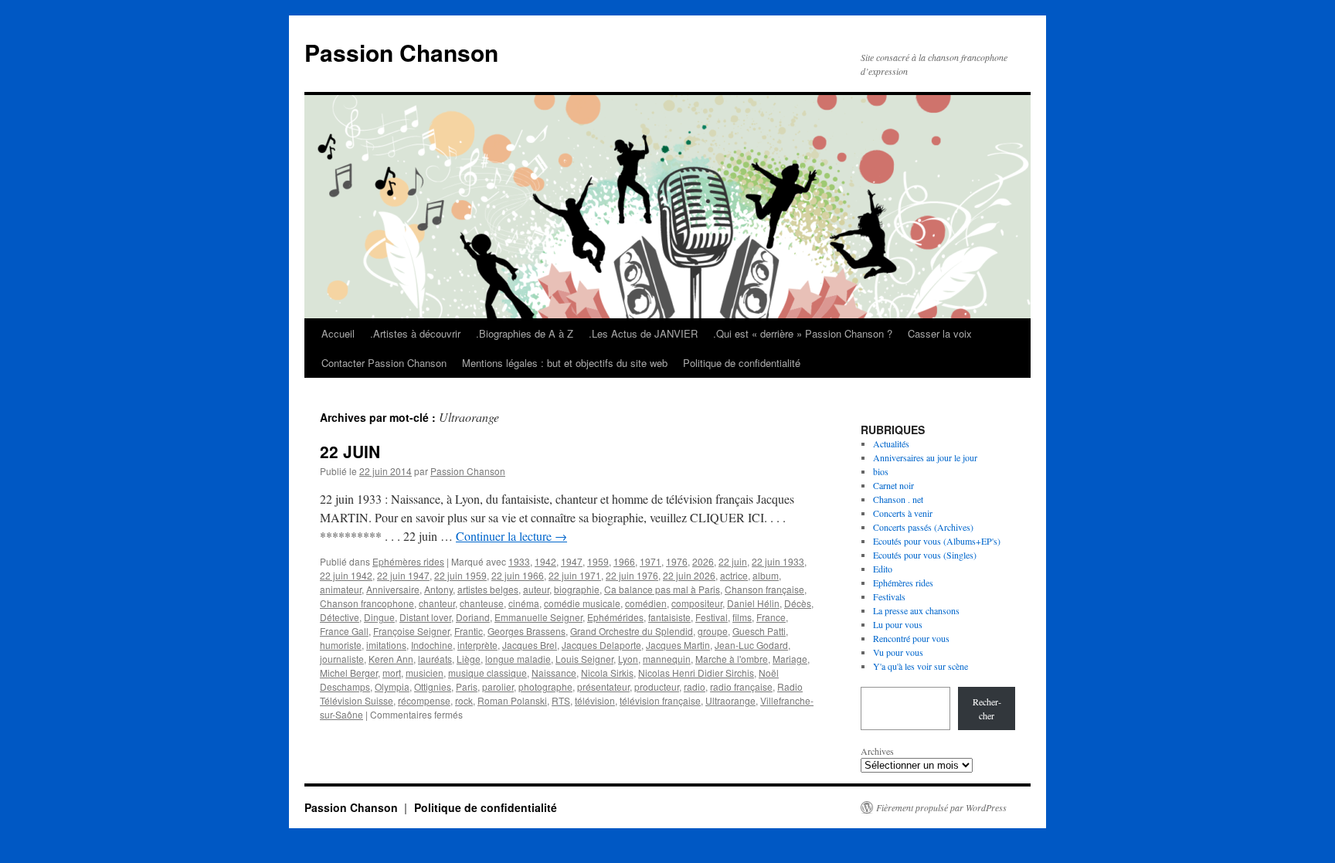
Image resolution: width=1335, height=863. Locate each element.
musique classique (487, 672)
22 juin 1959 (460, 575)
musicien (424, 672)
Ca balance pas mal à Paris (662, 589)
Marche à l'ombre (731, 658)
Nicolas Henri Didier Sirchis (696, 672)
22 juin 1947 (403, 575)
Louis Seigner (584, 658)
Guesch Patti (759, 630)
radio (694, 686)
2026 (703, 561)
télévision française (660, 700)
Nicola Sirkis (607, 672)
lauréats (435, 658)
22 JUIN (350, 451)
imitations (386, 644)
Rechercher (987, 708)
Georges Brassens (526, 630)
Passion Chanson (401, 52)
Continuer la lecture (511, 536)
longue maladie (518, 658)
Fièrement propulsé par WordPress (941, 807)
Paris (466, 686)
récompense (424, 700)
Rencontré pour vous (911, 638)
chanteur (437, 603)
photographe (545, 686)
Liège (469, 658)
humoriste (341, 644)
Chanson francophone (367, 603)
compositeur (696, 603)
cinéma (523, 603)
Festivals (889, 596)
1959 (598, 561)
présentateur (603, 686)
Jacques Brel (529, 644)
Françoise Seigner (411, 630)
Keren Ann (391, 658)
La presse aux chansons (916, 610)
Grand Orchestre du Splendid (631, 630)
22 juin (732, 561)
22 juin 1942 (346, 575)
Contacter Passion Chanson (384, 362)
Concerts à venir (902, 513)
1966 (624, 561)
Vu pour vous (898, 652)
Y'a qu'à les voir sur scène (920, 666)
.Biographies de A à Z (524, 333)
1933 (519, 561)
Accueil (338, 333)
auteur (536, 589)
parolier (498, 686)
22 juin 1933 (778, 561)
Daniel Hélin (753, 603)
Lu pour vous (897, 624)
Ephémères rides (408, 561)
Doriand (473, 616)
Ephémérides (615, 616)
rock (464, 700)
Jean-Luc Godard (751, 644)
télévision (595, 700)
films (742, 616)
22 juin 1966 (517, 575)
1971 (650, 561)
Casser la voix (940, 333)
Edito (882, 568)
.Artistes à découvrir (415, 333)
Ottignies (432, 686)
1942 (545, 561)
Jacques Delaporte (601, 644)
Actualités (891, 443)
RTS (561, 700)
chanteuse (482, 603)
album (765, 575)
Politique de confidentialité (741, 362)
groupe (713, 630)
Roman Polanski (512, 700)
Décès (797, 603)
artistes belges (487, 589)
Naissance (554, 672)
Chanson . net (898, 499)
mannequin (667, 658)
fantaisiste (669, 616)
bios (880, 471)
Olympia (392, 686)
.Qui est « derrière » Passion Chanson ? (802, 333)
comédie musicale (582, 603)
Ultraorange (730, 700)
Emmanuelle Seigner (538, 616)
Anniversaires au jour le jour (925, 457)
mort (391, 672)
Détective (339, 616)
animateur (341, 589)
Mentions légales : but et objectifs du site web (565, 362)
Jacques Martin (678, 644)
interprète (477, 644)
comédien (646, 603)
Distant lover (425, 616)
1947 (572, 561)
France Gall (344, 630)
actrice (734, 575)
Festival (711, 616)
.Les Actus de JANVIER (643, 333)
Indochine (432, 644)
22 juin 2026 (689, 575)
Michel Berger (349, 672)
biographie (577, 589)
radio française (741, 686)
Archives (877, 751)
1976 (677, 561)
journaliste (342, 658)
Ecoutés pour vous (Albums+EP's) (936, 541)
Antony (438, 589)
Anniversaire (393, 589)
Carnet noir (893, 485)
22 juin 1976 (632, 575)
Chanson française (764, 589)
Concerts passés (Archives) (923, 527)
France (771, 616)
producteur (656, 686)
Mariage (790, 658)
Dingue (379, 616)
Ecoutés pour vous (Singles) (925, 555)
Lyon (628, 658)
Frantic (468, 630)
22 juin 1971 (575, 575)
